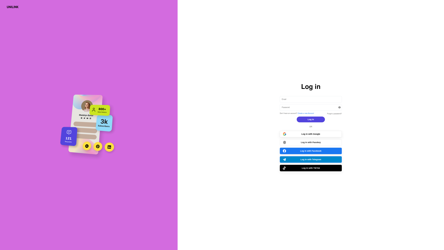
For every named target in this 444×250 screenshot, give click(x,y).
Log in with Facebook (310, 151)
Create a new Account (306, 113)
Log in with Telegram (311, 159)
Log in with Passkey (311, 142)
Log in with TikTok (311, 168)
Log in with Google (310, 134)
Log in (311, 119)
